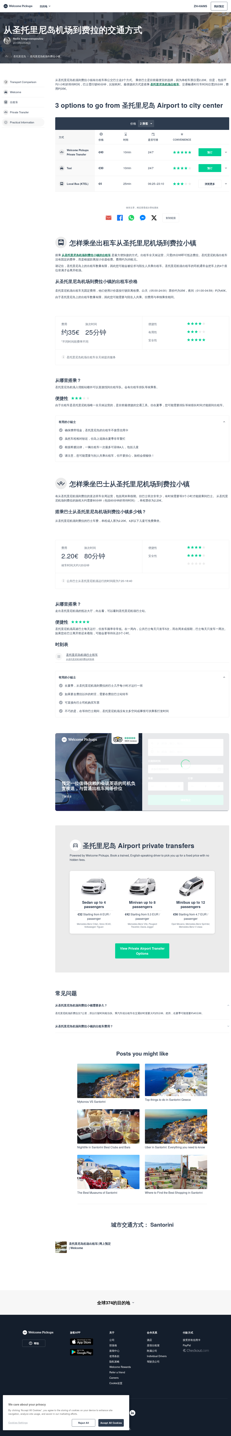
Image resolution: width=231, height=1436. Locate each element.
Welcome (15, 92)
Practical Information (22, 122)
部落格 (113, 1345)
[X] (154, 218)
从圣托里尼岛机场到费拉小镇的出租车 (86, 255)
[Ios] (81, 1341)
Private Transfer (19, 112)
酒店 (149, 1339)
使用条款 (114, 1356)
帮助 (36, 1343)
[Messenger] (143, 218)
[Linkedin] (132, 1413)
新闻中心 (114, 1350)
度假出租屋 (153, 1345)
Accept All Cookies (111, 1422)
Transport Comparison (23, 82)
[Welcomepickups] (38, 1333)
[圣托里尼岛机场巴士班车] (142, 656)
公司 (111, 1339)
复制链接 (171, 218)
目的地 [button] (43, 6)
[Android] (81, 1352)
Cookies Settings (18, 1422)
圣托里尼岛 (19, 56)
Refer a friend (117, 1372)
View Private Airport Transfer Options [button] (142, 951)
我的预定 (219, 6)
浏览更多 (210, 184)
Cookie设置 (115, 1383)
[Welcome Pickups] (18, 6)
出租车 (14, 102)
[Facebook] (120, 218)
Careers (114, 1377)
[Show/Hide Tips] (224, 421)
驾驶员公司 (153, 1361)
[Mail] (109, 218)
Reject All (83, 1422)
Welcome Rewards (120, 1366)
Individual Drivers (157, 1356)
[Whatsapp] (131, 218)
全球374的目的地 (113, 1302)
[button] (227, 152)
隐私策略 (114, 1361)
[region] (66, 1412)
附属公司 (152, 1350)
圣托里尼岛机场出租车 (164, 84)
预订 (209, 152)
